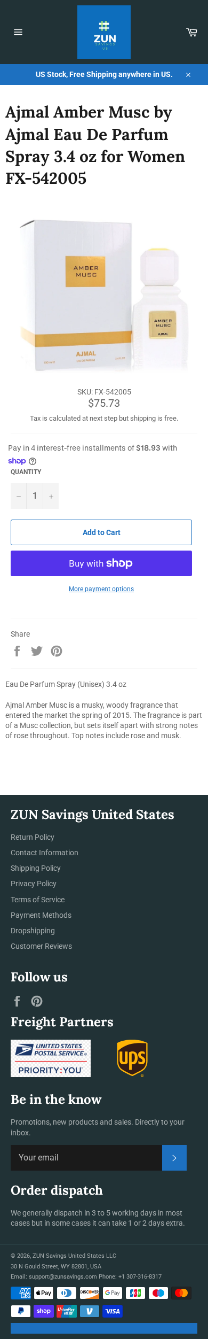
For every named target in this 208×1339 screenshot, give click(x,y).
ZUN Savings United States (69, 1255)
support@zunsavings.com (63, 1276)
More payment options (101, 589)
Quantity (26, 472)
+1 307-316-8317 (140, 1276)
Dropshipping (33, 930)
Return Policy (32, 837)
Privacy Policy (34, 883)
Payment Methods (41, 915)
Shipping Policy (36, 868)
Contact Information (44, 852)
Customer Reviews (41, 946)
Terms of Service (38, 899)
